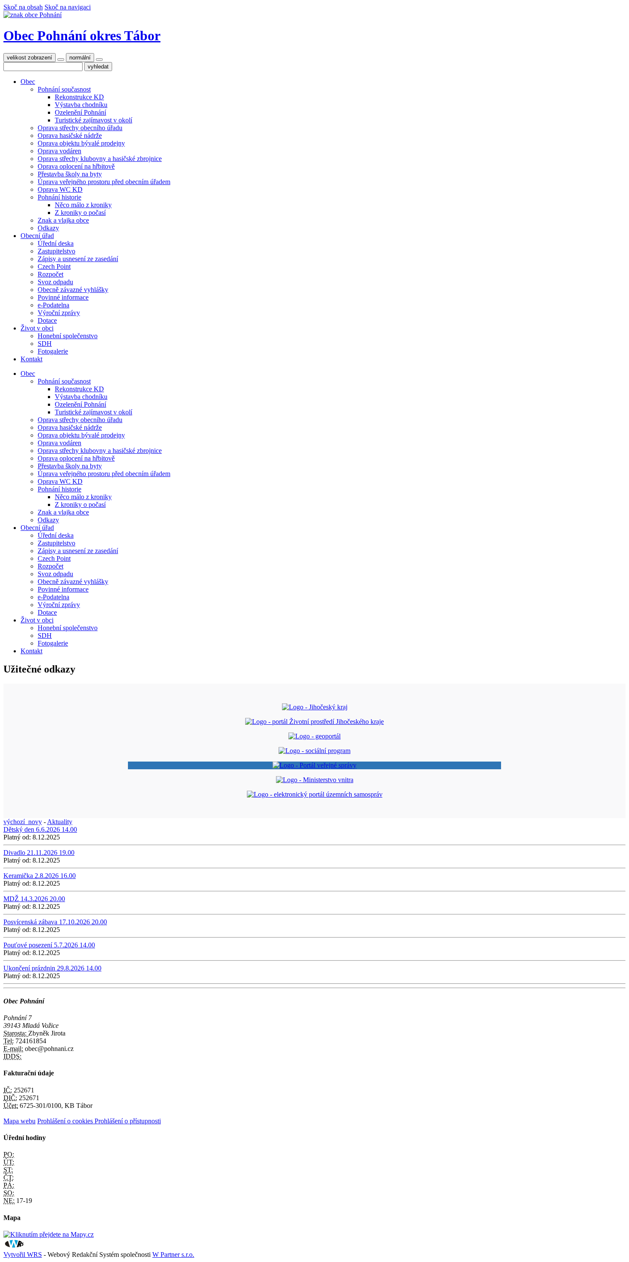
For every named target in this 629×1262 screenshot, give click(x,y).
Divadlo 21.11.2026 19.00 (38, 852)
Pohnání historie (59, 197)
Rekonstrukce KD (79, 97)
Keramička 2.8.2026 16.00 (39, 875)
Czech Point (54, 266)
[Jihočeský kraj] (314, 707)
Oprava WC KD (60, 189)
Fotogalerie (53, 351)
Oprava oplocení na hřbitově (76, 166)
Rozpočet (50, 274)
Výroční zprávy (59, 312)
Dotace (47, 320)
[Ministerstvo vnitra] (314, 779)
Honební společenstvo (68, 335)
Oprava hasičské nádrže (70, 135)
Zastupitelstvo (56, 251)
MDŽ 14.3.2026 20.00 (34, 898)
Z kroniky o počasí (80, 212)
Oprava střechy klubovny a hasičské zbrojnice (100, 158)
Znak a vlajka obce (63, 220)
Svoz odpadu (55, 282)
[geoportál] (314, 736)
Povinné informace (63, 297)
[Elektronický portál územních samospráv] (315, 794)
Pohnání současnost (64, 89)
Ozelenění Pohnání (80, 112)
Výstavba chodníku (81, 104)
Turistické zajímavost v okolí (93, 120)
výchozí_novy (22, 821)
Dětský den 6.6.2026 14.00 (40, 829)
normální (80, 57)
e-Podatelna (53, 305)
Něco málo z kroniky (83, 204)
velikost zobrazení (29, 57)
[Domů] (32, 14)
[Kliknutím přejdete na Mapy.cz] (48, 1234)
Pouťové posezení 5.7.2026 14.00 (49, 945)
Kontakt (31, 359)
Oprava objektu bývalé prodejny (81, 143)
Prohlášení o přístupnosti (128, 1121)
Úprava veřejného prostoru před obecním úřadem (104, 181)
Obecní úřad (37, 235)
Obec (28, 81)
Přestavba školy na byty (70, 174)
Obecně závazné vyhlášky (73, 289)
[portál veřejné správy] (314, 765)
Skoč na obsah (23, 7)
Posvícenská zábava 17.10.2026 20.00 (55, 922)
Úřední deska (56, 243)
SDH (45, 343)
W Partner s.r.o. (173, 1254)
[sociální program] (314, 750)
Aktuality (59, 821)
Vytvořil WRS (22, 1254)
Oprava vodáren (59, 151)
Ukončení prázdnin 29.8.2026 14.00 (52, 968)
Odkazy (48, 228)
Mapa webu (19, 1121)
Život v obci (37, 328)
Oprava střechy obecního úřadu (80, 127)
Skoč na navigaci (68, 7)
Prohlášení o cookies (66, 1121)
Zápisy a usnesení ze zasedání (78, 258)
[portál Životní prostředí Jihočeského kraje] (314, 721)
